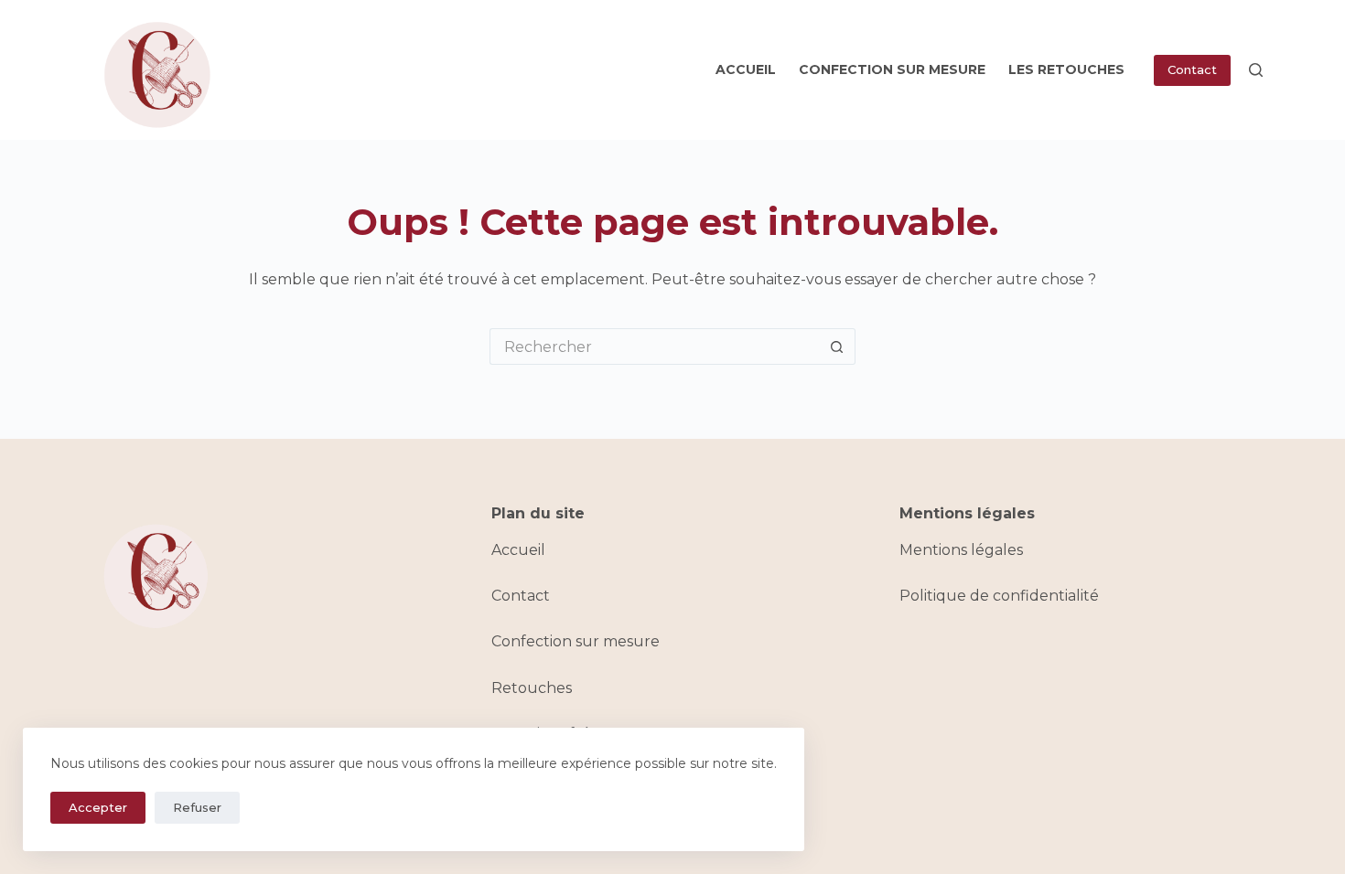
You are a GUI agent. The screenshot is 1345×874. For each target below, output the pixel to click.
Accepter (98, 807)
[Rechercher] (1256, 70)
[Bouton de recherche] (837, 346)
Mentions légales (961, 550)
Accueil (746, 69)
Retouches (531, 688)
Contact (1192, 69)
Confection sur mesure (892, 69)
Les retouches (1066, 69)
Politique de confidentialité (999, 595)
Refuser (197, 807)
